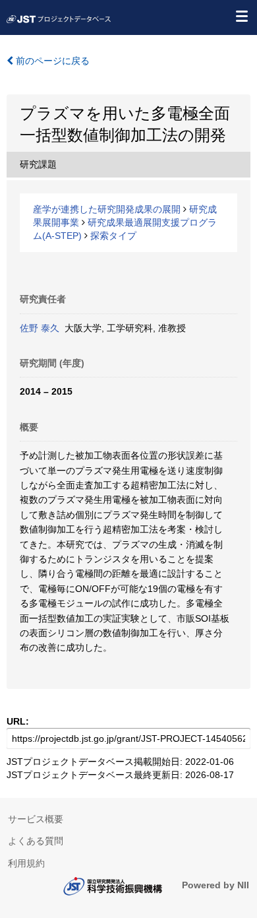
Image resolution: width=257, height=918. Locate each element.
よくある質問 (35, 841)
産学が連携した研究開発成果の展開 (107, 209)
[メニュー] (241, 16)
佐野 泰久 (39, 328)
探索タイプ (113, 235)
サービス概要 (35, 819)
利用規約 (26, 863)
